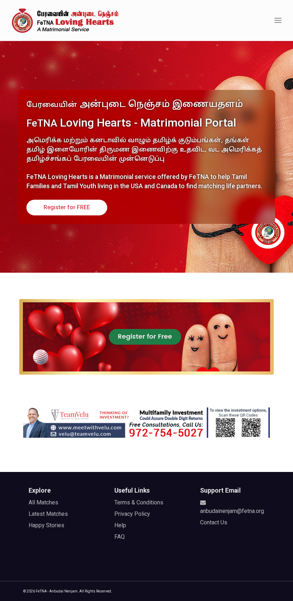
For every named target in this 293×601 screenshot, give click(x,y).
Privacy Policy (132, 513)
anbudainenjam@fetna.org (232, 511)
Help (120, 525)
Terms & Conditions (138, 502)
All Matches (43, 502)
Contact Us (213, 522)
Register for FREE (67, 207)
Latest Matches (48, 513)
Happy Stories (46, 525)
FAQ (119, 536)
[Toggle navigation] (278, 20)
